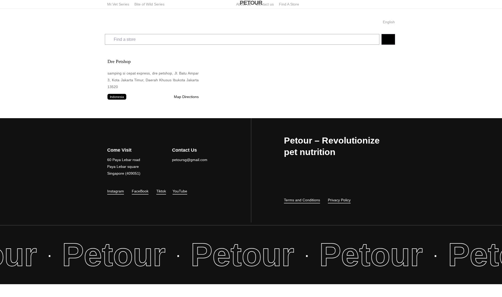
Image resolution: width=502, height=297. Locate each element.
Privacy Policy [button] (339, 200)
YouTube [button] (180, 191)
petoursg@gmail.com (189, 160)
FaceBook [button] (140, 191)
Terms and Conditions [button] (302, 200)
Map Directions (186, 97)
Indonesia (117, 97)
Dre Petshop (119, 61)
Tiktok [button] (161, 191)
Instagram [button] (115, 191)
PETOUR (251, 3)
